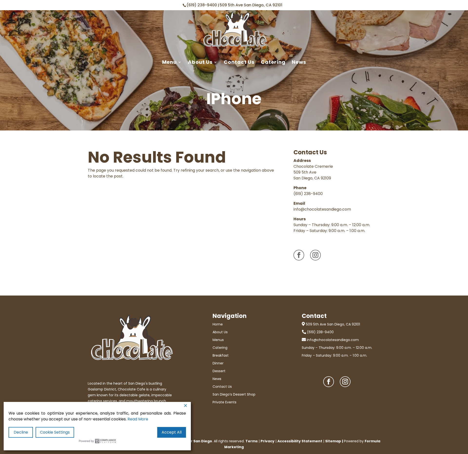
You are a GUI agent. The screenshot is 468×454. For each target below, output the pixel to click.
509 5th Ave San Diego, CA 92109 (312, 175)
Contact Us (239, 62)
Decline (21, 432)
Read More (137, 419)
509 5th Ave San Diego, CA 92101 (251, 5)
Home (218, 324)
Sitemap (333, 441)
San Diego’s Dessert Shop (234, 394)
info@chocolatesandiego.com (322, 209)
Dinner (218, 363)
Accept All (172, 432)
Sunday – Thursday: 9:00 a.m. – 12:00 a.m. (337, 347)
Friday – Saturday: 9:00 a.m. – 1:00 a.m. (334, 355)
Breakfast (221, 355)
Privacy (267, 441)
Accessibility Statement (299, 441)
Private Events (224, 402)
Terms (251, 441)
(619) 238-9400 (202, 5)
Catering (273, 62)
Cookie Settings (55, 432)
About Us (200, 62)
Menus (218, 339)
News (299, 62)
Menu (169, 62)
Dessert (219, 371)
